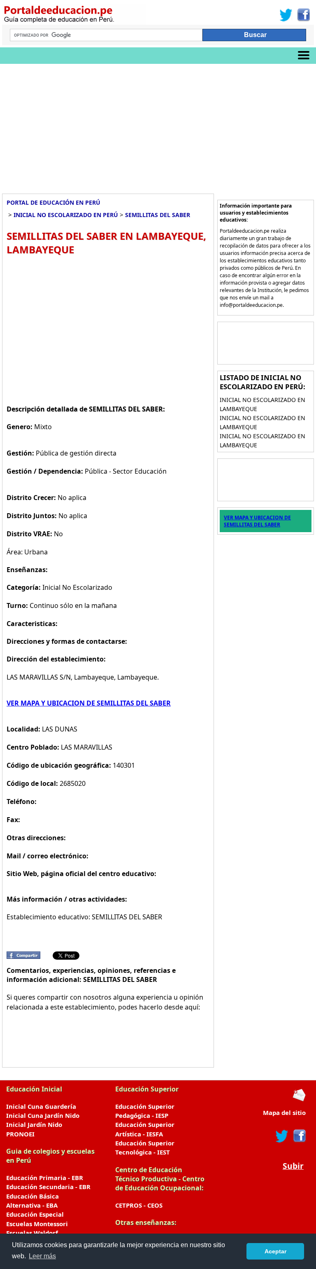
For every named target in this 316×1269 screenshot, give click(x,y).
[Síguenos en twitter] (282, 1136)
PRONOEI (20, 1134)
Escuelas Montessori (37, 1224)
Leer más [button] (42, 1256)
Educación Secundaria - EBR (48, 1187)
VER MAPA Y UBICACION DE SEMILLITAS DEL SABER (89, 703)
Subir (293, 1165)
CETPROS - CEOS (139, 1205)
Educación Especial (35, 1214)
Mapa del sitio (284, 1112)
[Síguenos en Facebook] (303, 14)
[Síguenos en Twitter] (286, 14)
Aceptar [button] (275, 1251)
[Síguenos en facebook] (299, 1136)
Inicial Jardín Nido (34, 1124)
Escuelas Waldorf (32, 1233)
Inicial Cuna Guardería (41, 1106)
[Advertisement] (158, 125)
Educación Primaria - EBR (44, 1177)
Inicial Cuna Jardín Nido (42, 1115)
